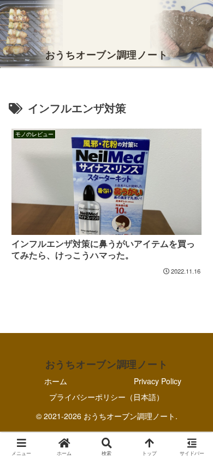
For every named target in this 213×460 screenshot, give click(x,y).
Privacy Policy (157, 381)
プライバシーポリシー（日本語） (106, 396)
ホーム (55, 381)
